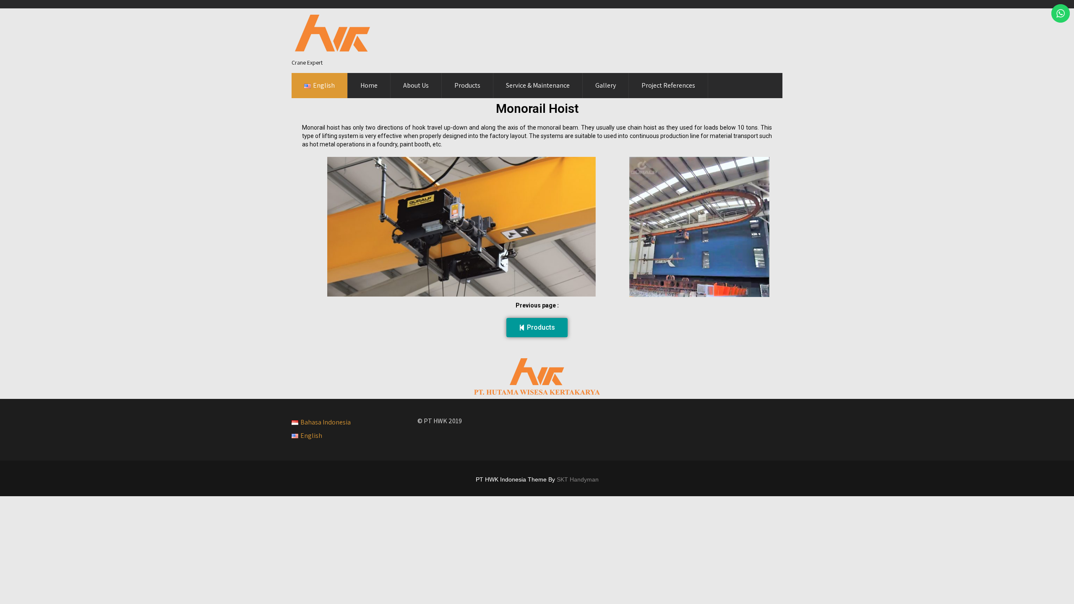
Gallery (605, 85)
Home (369, 85)
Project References (668, 85)
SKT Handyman (578, 479)
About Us (416, 85)
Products (467, 85)
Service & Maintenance (538, 85)
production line (679, 136)
